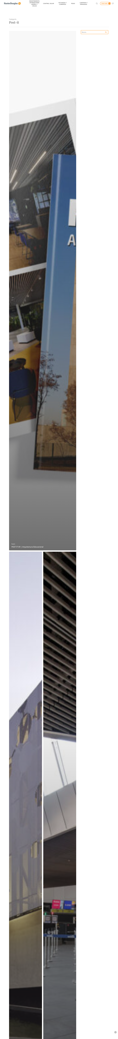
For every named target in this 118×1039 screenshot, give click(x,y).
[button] (113, 3)
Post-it (13, 544)
